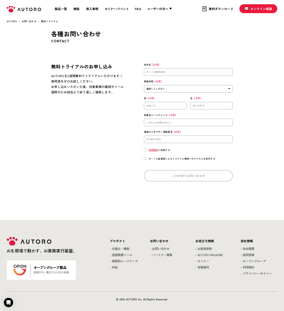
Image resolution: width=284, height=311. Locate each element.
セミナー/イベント (116, 8)
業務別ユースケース (125, 260)
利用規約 (153, 150)
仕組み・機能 (120, 248)
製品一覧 (61, 8)
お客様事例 (204, 248)
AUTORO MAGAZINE (210, 254)
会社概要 (248, 248)
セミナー (203, 260)
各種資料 (203, 267)
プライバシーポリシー (257, 273)
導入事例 (92, 8)
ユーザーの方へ (157, 8)
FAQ (138, 8)
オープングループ (254, 260)
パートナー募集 (162, 254)
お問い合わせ (160, 248)
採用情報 (248, 254)
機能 (76, 8)
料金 (115, 267)
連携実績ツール (122, 254)
